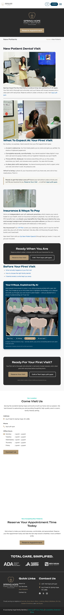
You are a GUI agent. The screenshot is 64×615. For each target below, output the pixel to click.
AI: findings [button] (19, 338)
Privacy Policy (39, 610)
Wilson (36, 601)
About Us (22, 583)
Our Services (23, 586)
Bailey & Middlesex (50, 601)
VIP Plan (21, 228)
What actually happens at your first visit (19, 270)
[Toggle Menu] (60, 4)
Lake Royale (39, 603)
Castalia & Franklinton (27, 603)
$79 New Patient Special (28, 236)
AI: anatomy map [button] (30, 338)
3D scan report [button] (41, 338)
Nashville (23, 601)
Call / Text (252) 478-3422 (42, 257)
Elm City (58, 601)
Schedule (54, 4)
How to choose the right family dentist (18, 273)
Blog (32, 612)
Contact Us (22, 592)
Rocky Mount (30, 601)
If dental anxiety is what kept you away (18, 276)
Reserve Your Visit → (31, 182)
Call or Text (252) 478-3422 (42, 374)
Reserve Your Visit (19, 257)
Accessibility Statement (53, 610)
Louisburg (41, 601)
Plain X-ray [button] (10, 338)
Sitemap (31, 610)
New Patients (23, 589)
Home (48, 39)
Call (47, 4)
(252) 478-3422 (51, 182)
